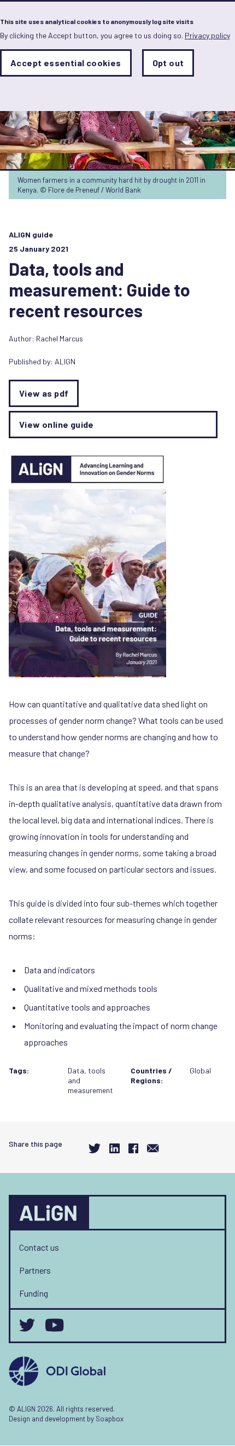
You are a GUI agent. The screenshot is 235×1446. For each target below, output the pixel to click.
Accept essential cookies (65, 62)
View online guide (56, 424)
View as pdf (43, 393)
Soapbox (110, 1418)
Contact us (39, 1247)
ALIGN (65, 361)
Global (200, 1070)
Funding (33, 1293)
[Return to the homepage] (49, 1213)
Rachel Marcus (59, 338)
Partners (35, 1270)
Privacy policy (207, 35)
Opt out (168, 62)
